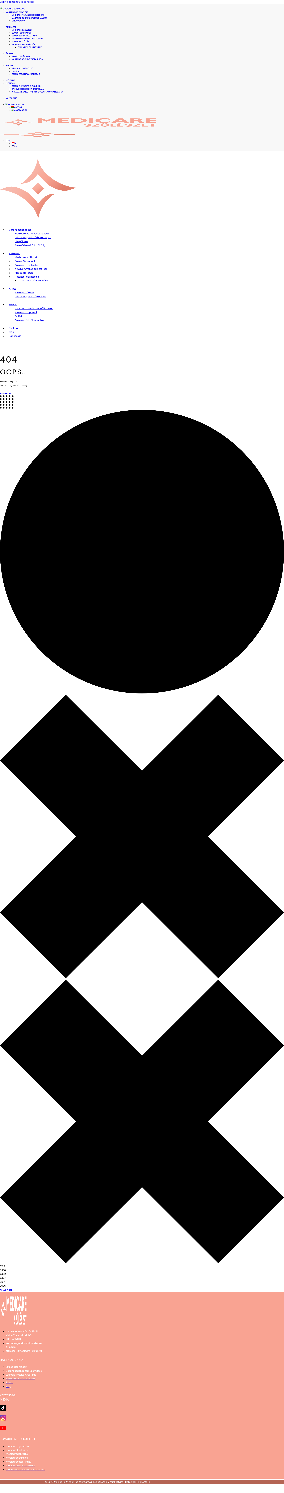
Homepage (6, 393)
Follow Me (6, 1290)
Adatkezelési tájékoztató (108, 1482)
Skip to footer (26, 2)
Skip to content (9, 2)
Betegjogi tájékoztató (137, 1482)
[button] (142, 1490)
